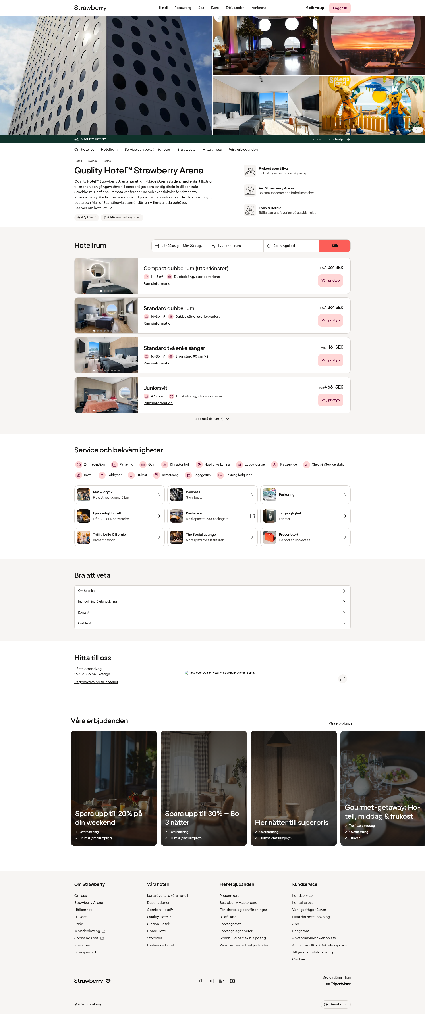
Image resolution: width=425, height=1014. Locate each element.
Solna (107, 161)
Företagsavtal (231, 924)
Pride (78, 924)
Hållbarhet (83, 909)
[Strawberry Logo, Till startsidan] (90, 8)
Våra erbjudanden (243, 149)
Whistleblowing (87, 931)
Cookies (299, 959)
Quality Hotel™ (159, 916)
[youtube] (232, 981)
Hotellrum (109, 149)
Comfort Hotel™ (160, 909)
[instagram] (211, 981)
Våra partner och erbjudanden (244, 945)
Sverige (93, 161)
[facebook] (200, 981)
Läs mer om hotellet (90, 208)
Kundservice (302, 895)
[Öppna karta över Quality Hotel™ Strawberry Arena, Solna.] (342, 678)
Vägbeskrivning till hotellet (96, 682)
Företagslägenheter (236, 931)
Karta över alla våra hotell (167, 895)
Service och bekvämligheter (147, 149)
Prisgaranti (301, 931)
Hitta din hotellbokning (311, 916)
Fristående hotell (161, 945)
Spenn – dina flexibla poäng (243, 938)
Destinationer (158, 902)
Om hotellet (84, 149)
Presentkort (229, 895)
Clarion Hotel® (159, 924)
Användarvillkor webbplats (314, 938)
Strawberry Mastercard (238, 902)
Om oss (80, 895)
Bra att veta (186, 149)
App (295, 924)
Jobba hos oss (86, 938)
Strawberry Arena (88, 902)
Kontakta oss (302, 902)
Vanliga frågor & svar (309, 909)
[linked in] (221, 981)
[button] (106, 276)
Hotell (78, 161)
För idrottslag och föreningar (243, 909)
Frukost (80, 916)
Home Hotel (157, 931)
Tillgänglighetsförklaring (312, 952)
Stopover (154, 938)
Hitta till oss (212, 149)
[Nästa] (132, 275)
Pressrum (82, 945)
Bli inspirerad (85, 952)
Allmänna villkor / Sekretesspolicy (319, 945)
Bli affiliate (228, 916)
